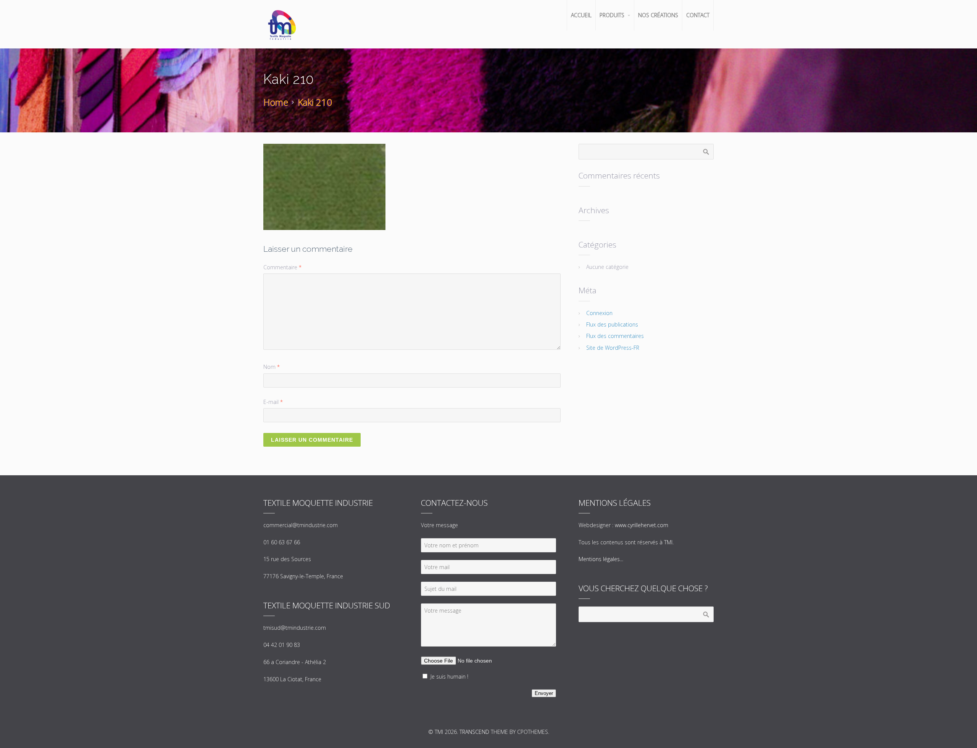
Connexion (599, 313)
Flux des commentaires (615, 335)
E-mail (273, 401)
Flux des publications (612, 324)
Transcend (474, 731)
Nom (271, 366)
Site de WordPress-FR (612, 347)
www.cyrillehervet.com (641, 525)
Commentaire (282, 267)
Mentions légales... (601, 559)
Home (275, 102)
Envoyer (544, 693)
